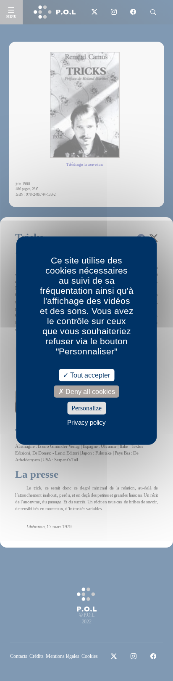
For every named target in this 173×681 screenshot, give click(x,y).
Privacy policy (86, 422)
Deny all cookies (89, 391)
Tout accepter (89, 375)
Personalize (86, 408)
